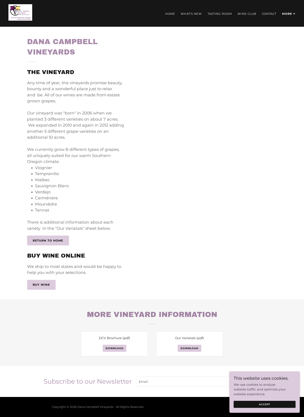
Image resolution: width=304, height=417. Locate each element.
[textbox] (183, 381)
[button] (289, 14)
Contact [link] (269, 13)
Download (115, 348)
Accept (264, 404)
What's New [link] (191, 13)
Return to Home (48, 240)
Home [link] (170, 13)
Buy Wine (41, 284)
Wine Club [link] (247, 13)
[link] (20, 13)
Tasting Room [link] (220, 13)
